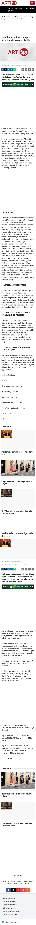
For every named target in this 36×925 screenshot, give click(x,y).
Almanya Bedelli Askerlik (11, 911)
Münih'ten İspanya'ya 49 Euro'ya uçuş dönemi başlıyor (20, 9)
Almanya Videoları (9, 901)
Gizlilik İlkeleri (28, 881)
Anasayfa (7, 17)
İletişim (19, 881)
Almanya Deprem (9, 908)
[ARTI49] (9, 3)
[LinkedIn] (11, 69)
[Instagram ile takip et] (22, 890)
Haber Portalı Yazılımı (11, 922)
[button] (26, 69)
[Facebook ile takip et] (8, 890)
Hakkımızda (5, 881)
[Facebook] (2, 69)
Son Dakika (16, 17)
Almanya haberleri (9, 898)
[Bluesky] (8, 69)
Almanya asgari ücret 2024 (12, 915)
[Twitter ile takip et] (13, 890)
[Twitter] (5, 69)
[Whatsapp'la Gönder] (14, 69)
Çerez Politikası (24, 884)
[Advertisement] (18, 27)
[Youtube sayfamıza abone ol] (18, 890)
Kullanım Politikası (11, 884)
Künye (13, 881)
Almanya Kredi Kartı (10, 905)
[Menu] (32, 3)
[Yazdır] (23, 69)
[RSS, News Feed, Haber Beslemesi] (27, 890)
